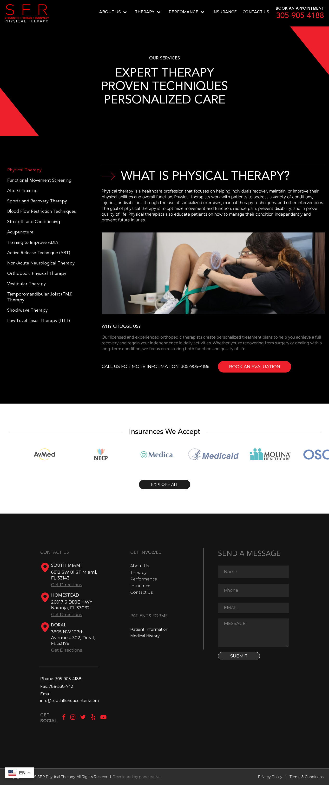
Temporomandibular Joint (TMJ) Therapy (39, 297)
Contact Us (256, 12)
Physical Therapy (24, 170)
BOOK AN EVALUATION (254, 366)
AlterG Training (22, 191)
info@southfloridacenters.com (69, 700)
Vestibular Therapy (26, 284)
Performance (143, 579)
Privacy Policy (270, 776)
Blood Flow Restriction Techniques (41, 211)
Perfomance (183, 12)
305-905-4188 (300, 16)
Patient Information (149, 629)
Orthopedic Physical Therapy (36, 273)
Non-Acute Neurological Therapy (41, 263)
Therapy (144, 12)
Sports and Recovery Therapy (37, 201)
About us (110, 12)
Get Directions (66, 584)
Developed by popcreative (136, 776)
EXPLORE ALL (164, 484)
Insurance (224, 12)
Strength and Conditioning (33, 222)
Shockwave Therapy (27, 310)
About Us (139, 566)
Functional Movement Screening (39, 180)
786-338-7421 (62, 686)
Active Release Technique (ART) (38, 253)
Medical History (145, 636)
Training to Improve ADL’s (33, 242)
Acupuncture (20, 232)
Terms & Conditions (306, 776)
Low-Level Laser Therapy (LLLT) (38, 321)
